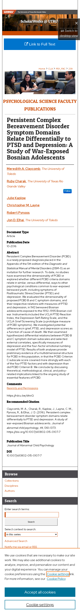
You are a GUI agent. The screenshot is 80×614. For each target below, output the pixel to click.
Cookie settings (58, 574)
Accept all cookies (40, 592)
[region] (40, 581)
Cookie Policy (56, 579)
